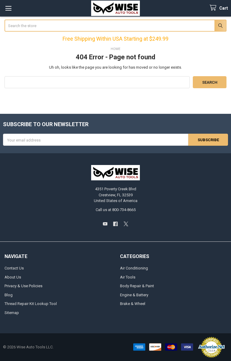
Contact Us (14, 268)
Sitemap (12, 312)
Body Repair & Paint (137, 286)
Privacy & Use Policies (23, 286)
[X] (126, 223)
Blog (9, 295)
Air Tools (127, 277)
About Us (13, 277)
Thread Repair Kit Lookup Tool (31, 303)
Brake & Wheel (132, 303)
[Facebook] (115, 223)
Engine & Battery (134, 295)
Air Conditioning (134, 268)
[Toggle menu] (8, 8)
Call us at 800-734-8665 (116, 209)
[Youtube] (105, 223)
